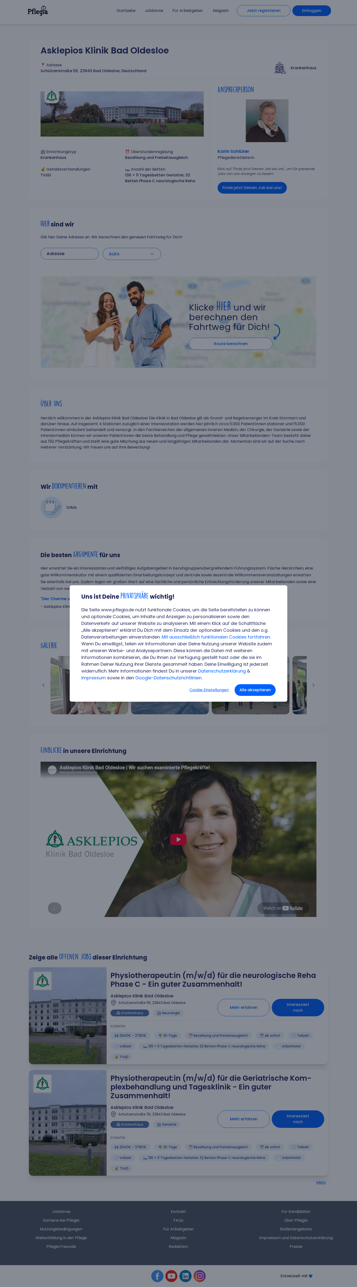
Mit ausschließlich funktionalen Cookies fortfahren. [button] (216, 637)
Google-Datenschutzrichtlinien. (168, 678)
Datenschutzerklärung (222, 671)
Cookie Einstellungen (209, 690)
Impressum (93, 678)
